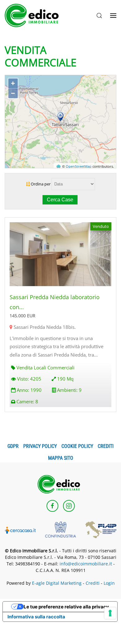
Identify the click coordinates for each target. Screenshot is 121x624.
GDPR (13, 446)
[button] (99, 15)
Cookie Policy (77, 446)
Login (109, 583)
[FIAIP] (100, 529)
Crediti (106, 446)
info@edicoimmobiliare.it (86, 564)
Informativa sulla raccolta (36, 617)
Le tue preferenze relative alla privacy (66, 607)
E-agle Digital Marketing (57, 583)
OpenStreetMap (79, 166)
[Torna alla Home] (34, 15)
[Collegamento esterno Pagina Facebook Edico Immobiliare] (52, 506)
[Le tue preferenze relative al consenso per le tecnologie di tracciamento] (110, 613)
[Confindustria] (60, 529)
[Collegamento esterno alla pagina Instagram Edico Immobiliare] (69, 506)
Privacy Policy (40, 446)
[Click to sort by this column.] (28, 184)
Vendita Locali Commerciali (45, 367)
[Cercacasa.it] (20, 529)
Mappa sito (60, 458)
